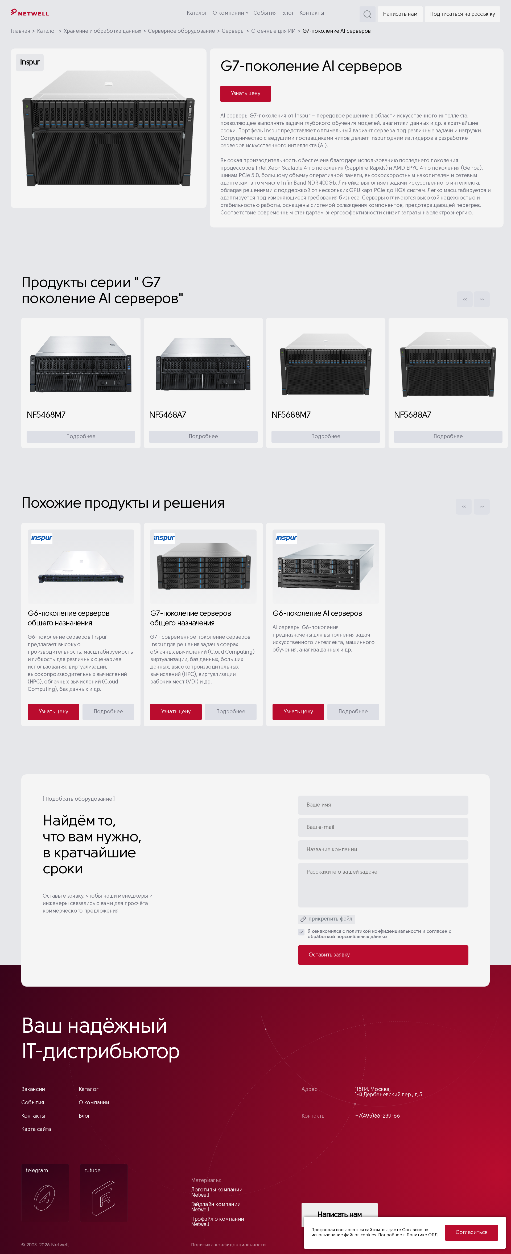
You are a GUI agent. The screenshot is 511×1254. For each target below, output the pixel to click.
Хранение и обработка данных (102, 31)
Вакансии (33, 1089)
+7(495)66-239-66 (377, 1116)
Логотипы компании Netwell (216, 1192)
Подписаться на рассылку (462, 14)
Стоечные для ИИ (273, 31)
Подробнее (80, 436)
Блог (288, 13)
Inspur (30, 62)
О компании (228, 13)
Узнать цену (245, 93)
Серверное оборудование (181, 31)
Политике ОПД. (423, 1235)
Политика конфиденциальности (228, 1245)
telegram (37, 1171)
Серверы (233, 31)
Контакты (311, 13)
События (265, 13)
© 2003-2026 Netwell (45, 1245)
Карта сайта (36, 1129)
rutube (92, 1171)
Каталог (197, 13)
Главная (20, 31)
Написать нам (400, 14)
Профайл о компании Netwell (217, 1222)
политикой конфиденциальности (383, 931)
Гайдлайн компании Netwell (215, 1207)
